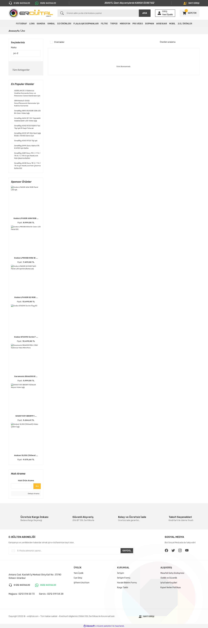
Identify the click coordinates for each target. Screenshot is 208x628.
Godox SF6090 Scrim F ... (26, 337)
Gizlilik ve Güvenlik (168, 578)
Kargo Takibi (122, 587)
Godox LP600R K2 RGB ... (26, 297)
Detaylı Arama (33, 494)
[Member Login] (159, 13)
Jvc (23, 31)
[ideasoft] (89, 626)
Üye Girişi (78, 578)
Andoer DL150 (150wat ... (26, 455)
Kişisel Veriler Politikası (170, 587)
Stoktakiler (59, 42)
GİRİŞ (164, 11)
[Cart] (184, 13)
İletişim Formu (123, 578)
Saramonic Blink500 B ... (25, 376)
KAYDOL (127, 550)
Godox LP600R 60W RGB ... (25, 218)
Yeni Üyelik (167, 14)
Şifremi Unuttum (81, 582)
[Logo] (31, 13)
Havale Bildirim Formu (127, 582)
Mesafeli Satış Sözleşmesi (172, 573)
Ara (37, 486)
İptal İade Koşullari (168, 582)
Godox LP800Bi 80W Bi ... (26, 258)
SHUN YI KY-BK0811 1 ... (26, 416)
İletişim (120, 573)
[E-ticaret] (103, 626)
